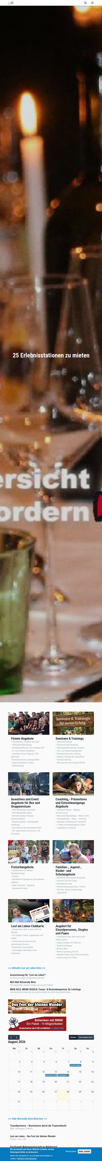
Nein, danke (84, 1151)
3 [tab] (51, 698)
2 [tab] (45, 698)
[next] (17, 1037)
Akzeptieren (71, 1151)
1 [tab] (40, 698)
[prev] (11, 1037)
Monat (73, 1037)
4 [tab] (56, 698)
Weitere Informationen (27, 1158)
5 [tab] (62, 698)
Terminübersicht (86, 1037)
